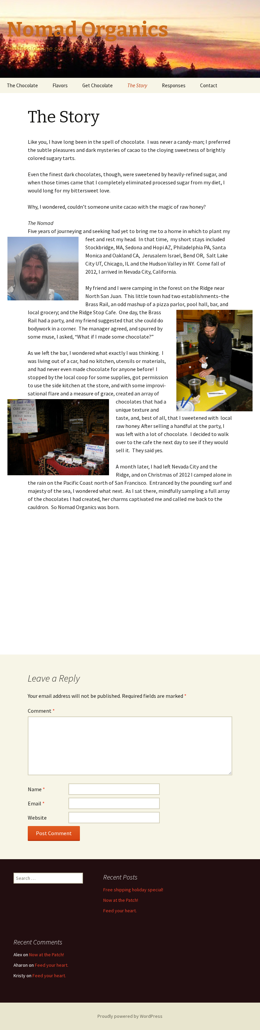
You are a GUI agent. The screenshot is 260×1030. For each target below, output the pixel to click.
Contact (208, 85)
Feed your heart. (120, 911)
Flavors (60, 85)
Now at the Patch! (120, 900)
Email (36, 803)
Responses (174, 85)
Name (36, 789)
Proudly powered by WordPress (130, 1016)
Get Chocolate (97, 85)
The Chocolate (22, 85)
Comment (41, 710)
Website (37, 817)
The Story (137, 85)
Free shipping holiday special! (133, 890)
